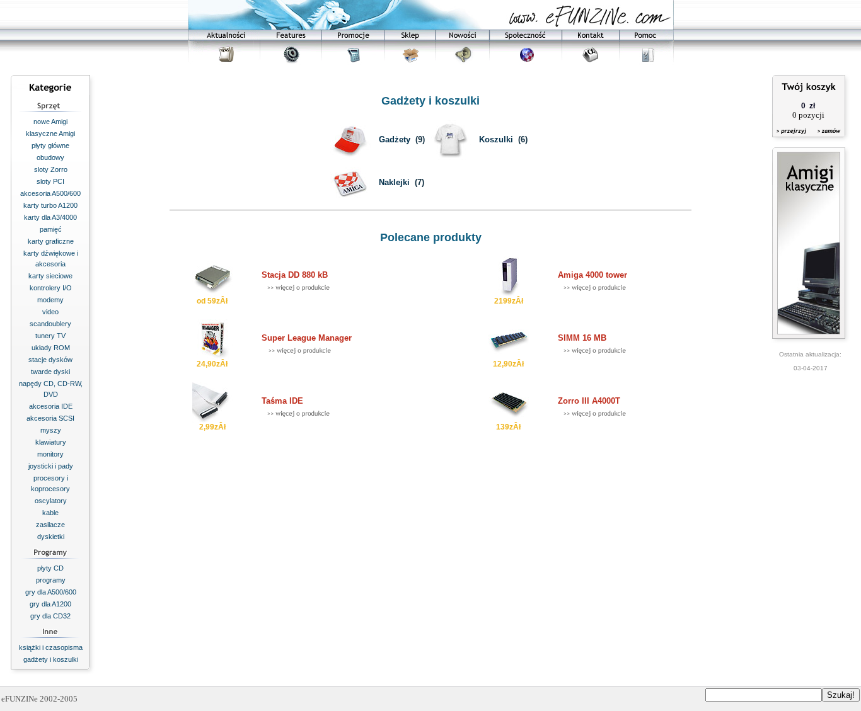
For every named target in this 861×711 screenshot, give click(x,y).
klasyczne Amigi (50, 133)
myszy (50, 430)
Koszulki (496, 139)
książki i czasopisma (51, 647)
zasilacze (50, 524)
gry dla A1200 (50, 604)
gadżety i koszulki (50, 659)
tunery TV (50, 335)
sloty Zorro (50, 169)
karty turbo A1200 (50, 205)
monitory (50, 454)
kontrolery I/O (51, 288)
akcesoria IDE (50, 406)
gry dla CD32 (50, 616)
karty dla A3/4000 (50, 217)
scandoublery (50, 323)
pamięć (51, 229)
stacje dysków (50, 359)
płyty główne (50, 145)
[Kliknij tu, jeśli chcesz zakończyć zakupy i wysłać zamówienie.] (826, 139)
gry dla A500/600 (50, 592)
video (50, 312)
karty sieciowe (50, 276)
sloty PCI (50, 181)
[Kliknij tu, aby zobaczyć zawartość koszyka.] (792, 139)
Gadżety (394, 139)
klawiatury (50, 442)
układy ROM (51, 347)
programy (51, 580)
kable (50, 512)
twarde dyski (50, 371)
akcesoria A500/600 (50, 193)
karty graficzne (51, 241)
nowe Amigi (50, 121)
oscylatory (51, 500)
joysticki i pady (50, 466)
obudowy (50, 157)
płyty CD (50, 568)
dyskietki (50, 536)
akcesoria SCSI (50, 418)
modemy (50, 300)
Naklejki (394, 182)
